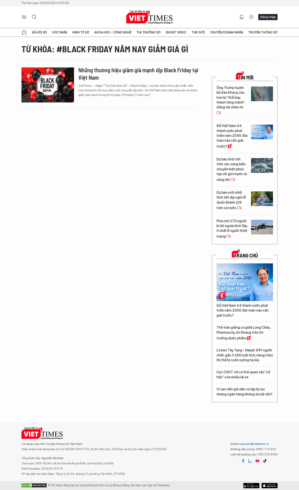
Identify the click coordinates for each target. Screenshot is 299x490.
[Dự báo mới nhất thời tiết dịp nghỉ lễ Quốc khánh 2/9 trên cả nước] (262, 198)
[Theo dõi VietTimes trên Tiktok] (265, 461)
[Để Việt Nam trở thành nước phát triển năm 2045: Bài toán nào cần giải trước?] (262, 132)
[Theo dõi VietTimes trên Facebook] (243, 461)
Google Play (270, 485)
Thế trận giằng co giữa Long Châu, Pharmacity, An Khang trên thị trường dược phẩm (243, 332)
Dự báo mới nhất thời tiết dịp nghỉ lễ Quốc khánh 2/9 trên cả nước (231, 200)
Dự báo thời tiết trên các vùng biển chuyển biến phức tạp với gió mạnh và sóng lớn (231, 169)
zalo (250, 461)
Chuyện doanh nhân (226, 32)
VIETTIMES (149, 17)
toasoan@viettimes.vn (254, 444)
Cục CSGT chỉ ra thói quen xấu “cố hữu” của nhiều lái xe (243, 374)
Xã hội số (39, 32)
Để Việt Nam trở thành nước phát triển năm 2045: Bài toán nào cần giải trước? (232, 136)
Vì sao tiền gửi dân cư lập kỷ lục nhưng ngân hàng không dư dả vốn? (244, 391)
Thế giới (198, 32)
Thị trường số (148, 32)
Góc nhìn (59, 32)
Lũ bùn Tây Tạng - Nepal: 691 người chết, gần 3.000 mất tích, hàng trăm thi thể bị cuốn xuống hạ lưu (244, 355)
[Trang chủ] (24, 32)
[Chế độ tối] (251, 17)
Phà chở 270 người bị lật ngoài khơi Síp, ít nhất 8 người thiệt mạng (232, 228)
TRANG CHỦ (246, 255)
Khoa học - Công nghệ (112, 32)
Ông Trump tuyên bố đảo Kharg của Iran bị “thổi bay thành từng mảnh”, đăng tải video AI (230, 97)
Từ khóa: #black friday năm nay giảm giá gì (104, 49)
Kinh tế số (80, 32)
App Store (251, 485)
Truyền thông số (263, 32)
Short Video (176, 32)
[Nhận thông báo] (241, 17)
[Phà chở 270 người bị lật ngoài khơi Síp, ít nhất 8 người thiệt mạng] (262, 227)
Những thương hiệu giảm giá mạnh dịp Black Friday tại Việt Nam (138, 74)
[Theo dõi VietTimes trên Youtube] (257, 461)
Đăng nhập (268, 17)
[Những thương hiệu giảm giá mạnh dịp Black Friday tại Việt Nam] (47, 84)
